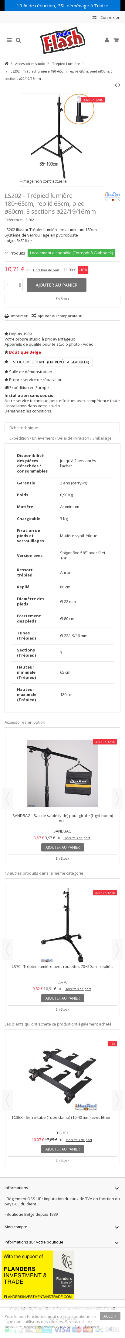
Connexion (110, 17)
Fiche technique (23, 427)
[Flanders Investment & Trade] (38, 1274)
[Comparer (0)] (94, 18)
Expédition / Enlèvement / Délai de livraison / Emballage (60, 438)
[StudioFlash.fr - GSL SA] (62, 40)
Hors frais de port (46, 270)
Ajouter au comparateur (60, 316)
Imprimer (19, 316)
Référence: (14, 219)
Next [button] (117, 798)
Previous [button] (7, 798)
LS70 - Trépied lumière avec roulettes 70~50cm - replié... (62, 1117)
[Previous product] (116, 85)
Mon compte (16, 1226)
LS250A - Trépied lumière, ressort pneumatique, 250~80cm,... (62, 969)
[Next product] (119, 85)
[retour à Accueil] (6, 64)
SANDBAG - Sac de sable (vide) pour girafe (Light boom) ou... (62, 818)
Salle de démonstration (30, 371)
